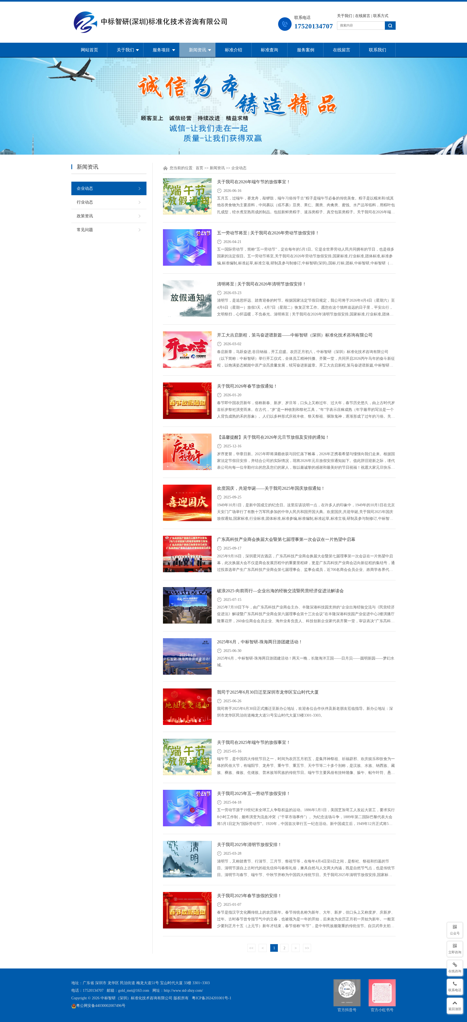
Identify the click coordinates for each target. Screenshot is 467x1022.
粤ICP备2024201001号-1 (211, 998)
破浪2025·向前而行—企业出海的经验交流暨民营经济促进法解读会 (280, 590)
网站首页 (89, 50)
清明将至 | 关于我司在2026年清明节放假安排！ (261, 284)
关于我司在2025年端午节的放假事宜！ (254, 742)
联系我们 (377, 50)
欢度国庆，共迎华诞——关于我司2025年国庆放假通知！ (271, 488)
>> (307, 948)
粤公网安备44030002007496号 (100, 1006)
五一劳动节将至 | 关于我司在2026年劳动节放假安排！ (268, 233)
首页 (199, 168)
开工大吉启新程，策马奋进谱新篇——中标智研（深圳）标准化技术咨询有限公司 (295, 335)
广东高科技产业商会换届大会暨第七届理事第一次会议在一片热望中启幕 (286, 539)
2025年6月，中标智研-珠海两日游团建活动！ (260, 642)
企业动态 (85, 188)
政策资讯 (85, 216)
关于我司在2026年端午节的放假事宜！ (254, 181)
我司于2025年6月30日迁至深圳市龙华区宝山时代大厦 (268, 692)
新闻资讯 (197, 50)
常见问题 (85, 230)
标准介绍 (233, 50)
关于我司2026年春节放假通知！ (247, 386)
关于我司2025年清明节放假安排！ (249, 844)
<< (251, 948)
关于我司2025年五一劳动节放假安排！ (254, 793)
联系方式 (380, 16)
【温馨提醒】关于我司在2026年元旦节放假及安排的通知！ (273, 437)
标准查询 (269, 50)
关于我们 (344, 16)
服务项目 (161, 50)
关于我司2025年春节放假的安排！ (249, 895)
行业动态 (85, 202)
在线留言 (362, 16)
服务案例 (305, 50)
